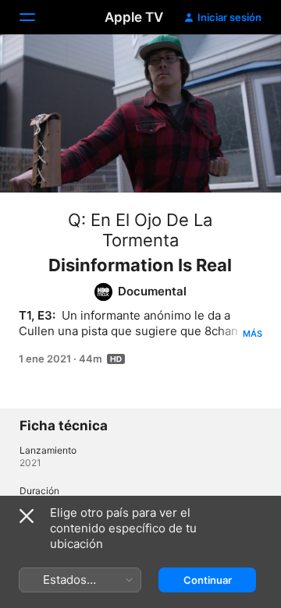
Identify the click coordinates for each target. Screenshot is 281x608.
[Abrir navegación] (37, 17)
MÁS (252, 333)
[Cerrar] (27, 516)
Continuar (207, 580)
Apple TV (134, 17)
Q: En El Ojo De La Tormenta (140, 230)
